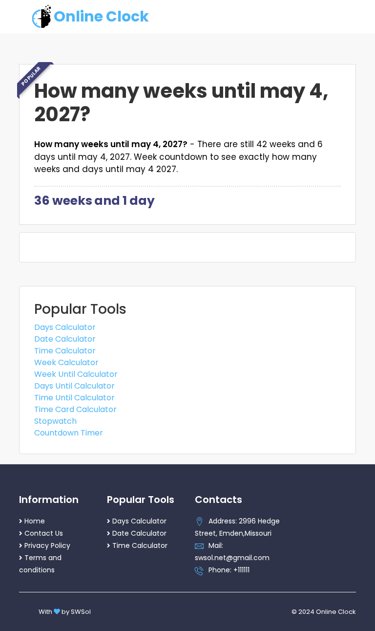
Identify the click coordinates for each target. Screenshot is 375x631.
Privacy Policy (47, 545)
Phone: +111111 (229, 570)
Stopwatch (55, 421)
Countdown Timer (68, 432)
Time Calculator (65, 350)
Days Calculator (65, 327)
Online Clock (101, 16)
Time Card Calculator (75, 409)
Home (34, 521)
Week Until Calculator (76, 374)
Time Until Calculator (74, 397)
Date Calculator (65, 339)
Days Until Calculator (74, 386)
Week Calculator (66, 362)
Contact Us (43, 533)
